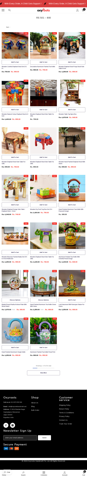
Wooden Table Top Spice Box (67, 114)
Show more (43, 372)
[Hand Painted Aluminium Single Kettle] (15, 331)
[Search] (9, 10)
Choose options (15, 300)
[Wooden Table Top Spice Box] (72, 93)
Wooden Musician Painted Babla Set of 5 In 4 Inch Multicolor (14, 257)
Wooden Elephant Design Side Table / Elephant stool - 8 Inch (13, 210)
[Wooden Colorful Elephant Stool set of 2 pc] (15, 45)
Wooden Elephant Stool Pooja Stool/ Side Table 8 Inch (71, 67)
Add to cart (15, 62)
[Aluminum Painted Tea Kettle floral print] (43, 331)
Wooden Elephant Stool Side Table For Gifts (42, 115)
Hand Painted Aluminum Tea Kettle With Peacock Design (71, 210)
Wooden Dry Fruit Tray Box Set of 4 (41, 209)
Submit (44, 437)
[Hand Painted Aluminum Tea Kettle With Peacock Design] (72, 188)
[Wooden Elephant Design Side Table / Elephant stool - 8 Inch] (15, 188)
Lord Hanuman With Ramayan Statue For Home (71, 305)
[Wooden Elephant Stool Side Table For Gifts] (43, 93)
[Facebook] (5, 425)
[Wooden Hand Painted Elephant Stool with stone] (72, 140)
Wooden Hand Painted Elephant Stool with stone (72, 162)
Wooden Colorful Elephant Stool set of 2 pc (14, 67)
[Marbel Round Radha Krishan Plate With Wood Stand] (15, 283)
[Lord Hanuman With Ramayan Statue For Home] (72, 283)
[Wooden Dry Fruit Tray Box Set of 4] (43, 188)
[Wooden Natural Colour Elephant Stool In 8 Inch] (15, 93)
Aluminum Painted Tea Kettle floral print (42, 352)
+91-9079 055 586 (16, 402)
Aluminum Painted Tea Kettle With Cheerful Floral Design (69, 257)
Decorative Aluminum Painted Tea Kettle (42, 66)
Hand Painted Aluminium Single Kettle (13, 352)
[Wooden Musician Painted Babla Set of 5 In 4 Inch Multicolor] (15, 235)
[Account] (77, 10)
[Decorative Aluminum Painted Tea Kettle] (43, 45)
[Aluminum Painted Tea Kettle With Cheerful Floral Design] (72, 235)
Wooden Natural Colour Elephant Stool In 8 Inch (15, 115)
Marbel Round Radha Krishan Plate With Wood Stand (14, 305)
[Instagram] (12, 425)
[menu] (3, 10)
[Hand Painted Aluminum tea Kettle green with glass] (43, 283)
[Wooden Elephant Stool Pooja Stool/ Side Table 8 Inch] (72, 45)
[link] (11, 448)
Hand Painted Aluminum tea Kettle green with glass (43, 305)
